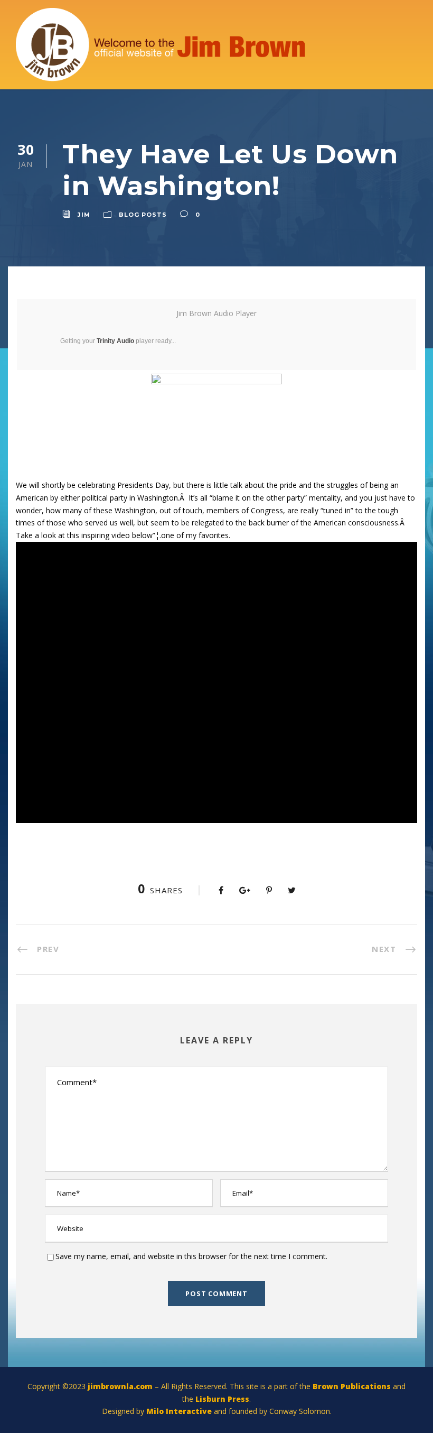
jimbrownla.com (120, 1386)
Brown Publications (352, 1386)
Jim (84, 214)
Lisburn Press (222, 1399)
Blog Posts (143, 214)
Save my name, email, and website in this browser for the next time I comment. (191, 1256)
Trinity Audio (115, 341)
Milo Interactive (180, 1411)
